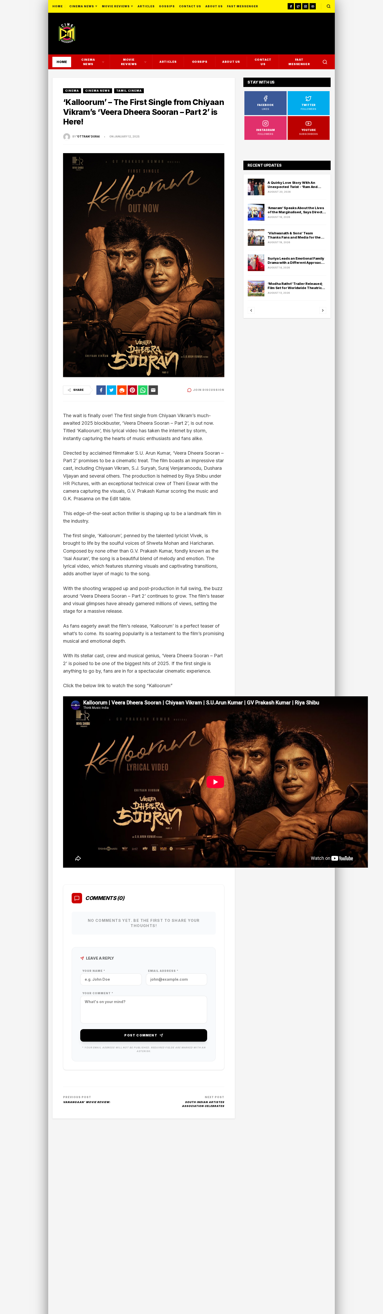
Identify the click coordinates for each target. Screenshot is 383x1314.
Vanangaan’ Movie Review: (86, 1102)
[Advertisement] (289, 33)
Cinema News (97, 90)
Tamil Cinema (129, 90)
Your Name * (93, 970)
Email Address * (163, 970)
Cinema (72, 90)
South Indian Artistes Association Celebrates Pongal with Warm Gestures (199, 1104)
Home (57, 6)
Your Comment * (97, 993)
